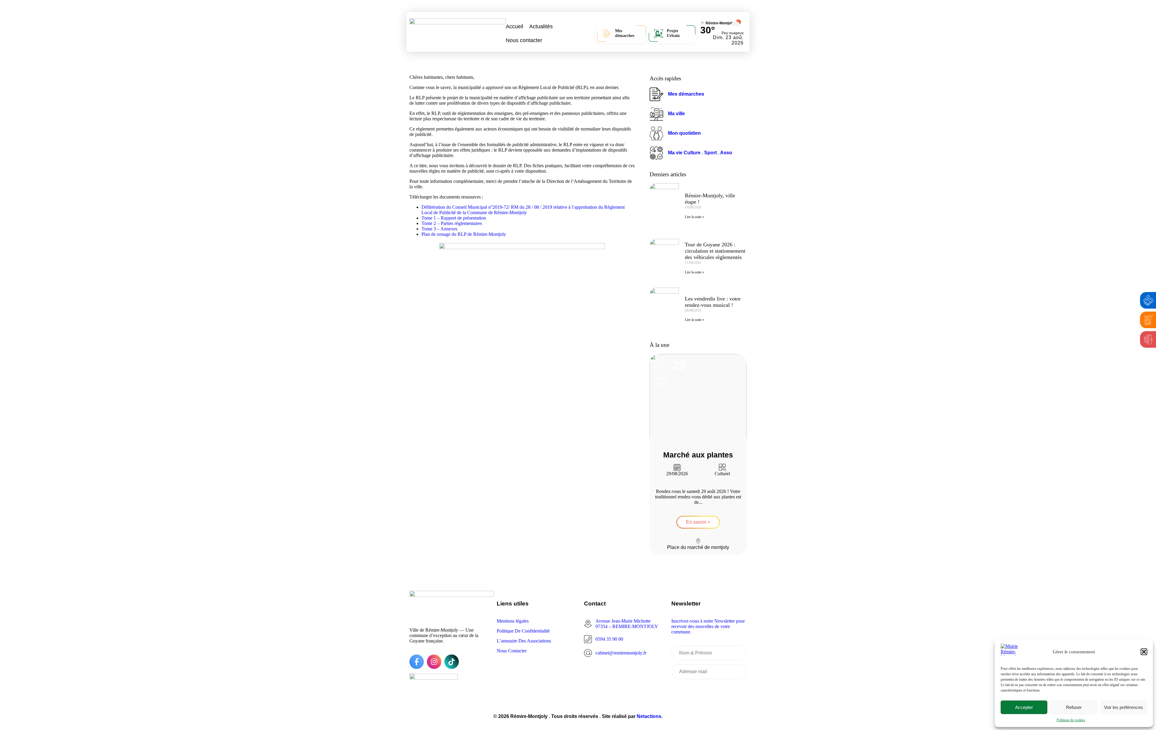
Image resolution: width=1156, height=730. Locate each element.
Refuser (1074, 707)
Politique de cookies (1071, 720)
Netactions (649, 716)
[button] (1144, 652)
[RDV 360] (1148, 339)
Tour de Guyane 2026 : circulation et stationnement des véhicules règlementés (715, 251)
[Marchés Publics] (1148, 300)
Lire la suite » (694, 217)
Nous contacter (524, 40)
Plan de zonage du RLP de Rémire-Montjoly (463, 234)
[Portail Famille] (1148, 320)
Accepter (1024, 707)
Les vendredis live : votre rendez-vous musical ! (713, 302)
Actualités (541, 26)
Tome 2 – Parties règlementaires (451, 223)
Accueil (514, 26)
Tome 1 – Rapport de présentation (453, 217)
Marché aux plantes (698, 455)
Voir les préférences (1123, 707)
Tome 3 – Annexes (439, 228)
